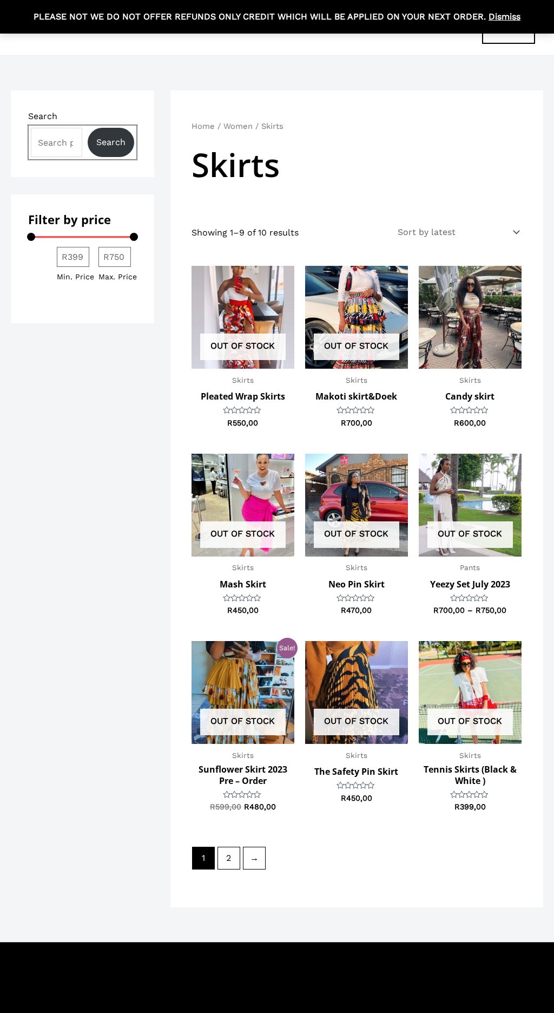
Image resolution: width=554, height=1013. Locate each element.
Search (42, 116)
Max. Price (117, 276)
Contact (448, 964)
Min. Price (75, 276)
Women (238, 126)
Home (203, 126)
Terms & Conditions (382, 964)
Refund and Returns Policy (424, 980)
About (487, 964)
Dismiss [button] (504, 16)
